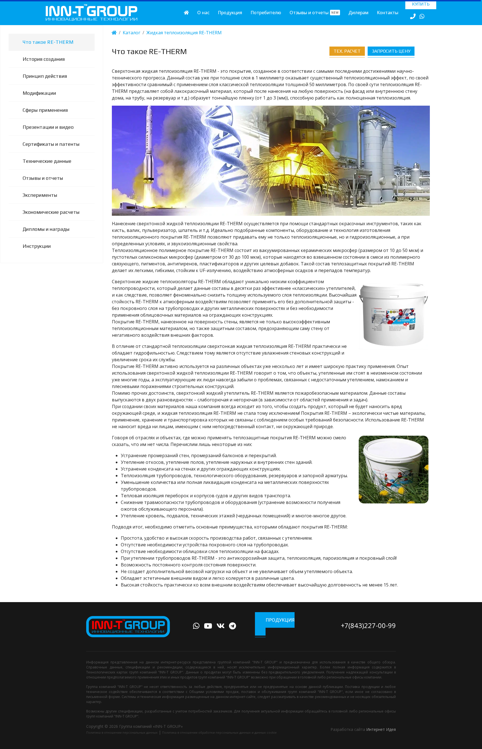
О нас (203, 12)
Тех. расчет (347, 51)
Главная (186, 12)
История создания (44, 59)
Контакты (387, 12)
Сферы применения (45, 110)
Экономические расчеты (51, 212)
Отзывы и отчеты (314, 12)
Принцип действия (45, 76)
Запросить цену (391, 51)
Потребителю (265, 12)
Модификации (39, 93)
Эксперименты (40, 195)
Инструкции (37, 246)
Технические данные (47, 161)
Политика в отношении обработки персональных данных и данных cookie (219, 732)
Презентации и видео (48, 127)
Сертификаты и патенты (51, 144)
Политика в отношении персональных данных (122, 732)
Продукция (230, 12)
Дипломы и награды (46, 229)
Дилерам (358, 12)
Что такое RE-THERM (48, 42)
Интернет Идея (381, 729)
